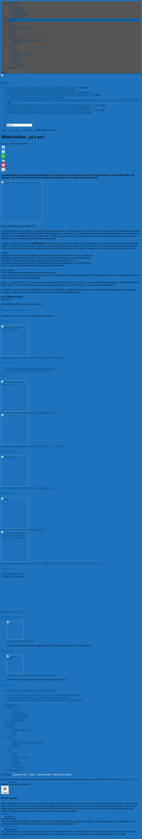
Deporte (10, 35)
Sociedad (11, 25)
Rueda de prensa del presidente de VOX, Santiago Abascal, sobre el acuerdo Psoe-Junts (45, 107)
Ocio (9, 47)
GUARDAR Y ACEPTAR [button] (13, 836)
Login (40, 304)
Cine (14, 50)
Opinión (10, 22)
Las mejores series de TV (14, 574)
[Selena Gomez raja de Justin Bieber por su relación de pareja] (15, 486)
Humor (15, 52)
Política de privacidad (61, 774)
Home (4, 130)
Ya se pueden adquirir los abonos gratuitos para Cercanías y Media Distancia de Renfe (44, 87)
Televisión (16, 60)
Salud (14, 30)
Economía (11, 20)
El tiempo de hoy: (11, 616)
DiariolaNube (13, 2)
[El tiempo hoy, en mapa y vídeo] (15, 639)
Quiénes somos (44, 774)
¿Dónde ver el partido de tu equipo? (28, 40)
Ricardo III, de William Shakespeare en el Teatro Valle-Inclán (28, 412)
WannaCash (81, 282)
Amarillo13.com (19, 774)
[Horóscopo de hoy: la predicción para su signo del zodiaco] (15, 673)
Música (15, 57)
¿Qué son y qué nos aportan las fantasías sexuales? (23, 529)
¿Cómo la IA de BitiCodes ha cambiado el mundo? (29, 371)
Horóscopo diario (14, 67)
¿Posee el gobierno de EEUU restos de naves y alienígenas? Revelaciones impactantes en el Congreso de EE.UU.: (51, 563)
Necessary (8, 816)
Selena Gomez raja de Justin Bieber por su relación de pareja (27, 488)
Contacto (32, 774)
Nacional (16, 7)
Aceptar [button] (125, 779)
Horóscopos (7, 650)
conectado (25, 316)
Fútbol (15, 37)
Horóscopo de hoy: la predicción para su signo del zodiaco (32, 675)
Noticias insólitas (19, 12)
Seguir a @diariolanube (11, 611)
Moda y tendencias (20, 55)
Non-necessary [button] (7, 826)
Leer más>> (12, 782)
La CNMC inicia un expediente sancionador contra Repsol (32, 97)
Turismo (15, 62)
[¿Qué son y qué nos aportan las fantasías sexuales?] (15, 527)
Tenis (14, 45)
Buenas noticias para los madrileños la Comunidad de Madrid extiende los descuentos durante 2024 (50, 95)
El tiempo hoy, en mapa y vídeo (20, 641)
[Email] (71, 169)
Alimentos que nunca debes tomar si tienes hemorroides (31, 690)
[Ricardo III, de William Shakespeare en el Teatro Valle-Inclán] (15, 410)
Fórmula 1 (16, 42)
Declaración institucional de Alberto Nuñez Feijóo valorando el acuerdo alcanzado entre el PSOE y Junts (52, 110)
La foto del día (18, 17)
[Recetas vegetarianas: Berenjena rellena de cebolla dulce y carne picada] (15, 444)
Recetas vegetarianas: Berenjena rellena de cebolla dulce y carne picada (32, 446)
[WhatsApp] (71, 156)
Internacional (18, 10)
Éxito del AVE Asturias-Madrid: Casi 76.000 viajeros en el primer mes (37, 90)
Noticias (10, 5)
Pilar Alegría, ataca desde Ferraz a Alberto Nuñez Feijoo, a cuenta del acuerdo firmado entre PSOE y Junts (53, 105)
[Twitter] (71, 151)
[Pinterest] (71, 165)
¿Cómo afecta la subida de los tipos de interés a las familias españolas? (32, 357)
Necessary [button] (5, 813)
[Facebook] (71, 147)
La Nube (5, 143)
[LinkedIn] (71, 160)
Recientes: (6, 684)
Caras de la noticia (20, 15)
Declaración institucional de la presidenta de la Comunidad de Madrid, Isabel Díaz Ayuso (46, 112)
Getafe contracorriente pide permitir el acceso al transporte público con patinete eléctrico (45, 92)
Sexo (14, 32)
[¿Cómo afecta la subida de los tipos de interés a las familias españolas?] (15, 355)
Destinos (21, 65)
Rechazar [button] (134, 779)
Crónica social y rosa (21, 27)
